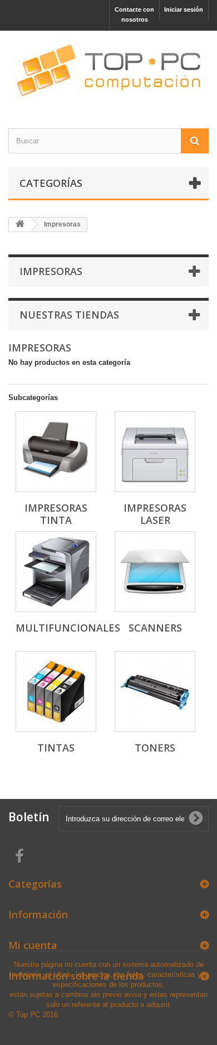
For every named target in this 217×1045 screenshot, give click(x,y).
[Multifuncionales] (56, 571)
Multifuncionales (68, 627)
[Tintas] (56, 691)
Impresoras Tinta (55, 514)
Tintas (56, 747)
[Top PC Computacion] (108, 69)
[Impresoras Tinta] (56, 451)
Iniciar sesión (183, 9)
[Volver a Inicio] (20, 225)
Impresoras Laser (155, 514)
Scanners (155, 627)
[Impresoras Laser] (155, 451)
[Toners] (155, 691)
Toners (155, 747)
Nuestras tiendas (69, 314)
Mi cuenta (32, 945)
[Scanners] (155, 571)
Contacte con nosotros (134, 14)
